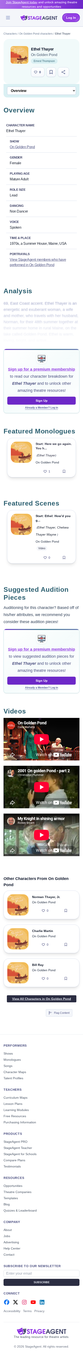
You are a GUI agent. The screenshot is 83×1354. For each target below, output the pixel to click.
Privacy (39, 1311)
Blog (7, 1204)
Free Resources (15, 1116)
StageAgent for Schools (20, 1154)
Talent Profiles (13, 1078)
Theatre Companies (17, 1192)
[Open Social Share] (63, 72)
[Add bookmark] (64, 471)
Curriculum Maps (15, 1097)
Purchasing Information (20, 1122)
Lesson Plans (13, 1104)
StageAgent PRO (15, 1141)
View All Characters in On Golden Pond (41, 999)
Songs (8, 1066)
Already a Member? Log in (41, 407)
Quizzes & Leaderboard (20, 1210)
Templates (11, 1198)
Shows (8, 1053)
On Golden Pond (44, 55)
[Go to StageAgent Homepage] (41, 1331)
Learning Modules (16, 1110)
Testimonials (12, 1166)
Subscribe (42, 1282)
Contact (9, 1254)
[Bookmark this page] (51, 72)
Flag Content (61, 1012)
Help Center (12, 1248)
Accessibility (12, 1311)
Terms (27, 1311)
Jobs (7, 1236)
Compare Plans (14, 1160)
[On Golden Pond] (19, 55)
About (8, 1230)
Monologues (12, 1059)
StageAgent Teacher (18, 1148)
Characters (10, 33)
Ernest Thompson (44, 61)
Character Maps (15, 1072)
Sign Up (42, 400)
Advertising (11, 1242)
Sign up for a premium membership (41, 369)
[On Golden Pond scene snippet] (21, 537)
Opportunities (13, 1186)
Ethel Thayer (46, 455)
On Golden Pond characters (36, 33)
